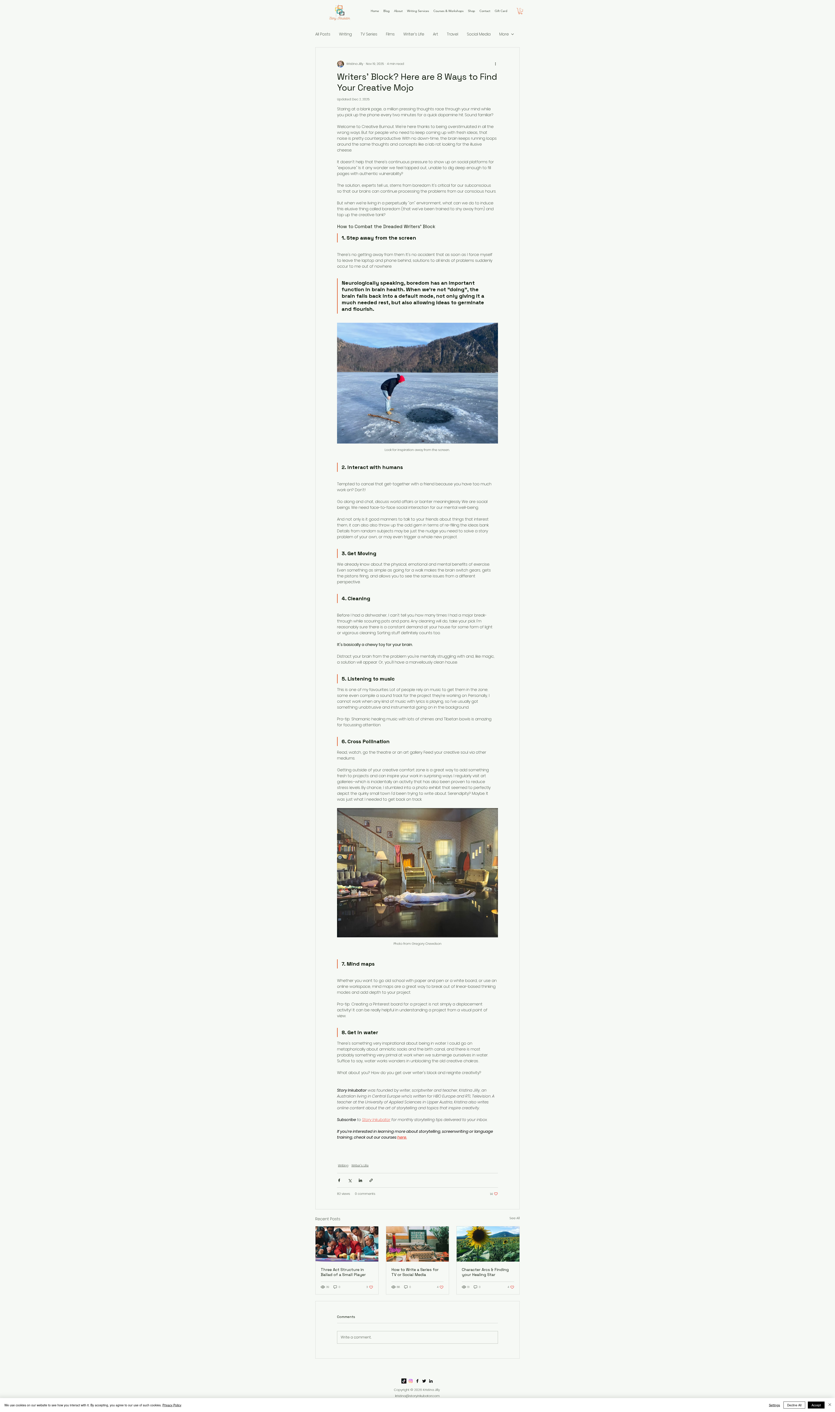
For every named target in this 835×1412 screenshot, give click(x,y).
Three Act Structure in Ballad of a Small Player (343, 1272)
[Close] (829, 1405)
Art (435, 34)
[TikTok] (403, 1380)
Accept (816, 1405)
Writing (345, 34)
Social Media (479, 34)
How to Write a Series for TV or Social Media (415, 1272)
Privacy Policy (171, 1405)
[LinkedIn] (430, 1380)
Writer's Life (413, 34)
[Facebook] (417, 1380)
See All (514, 1218)
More (504, 34)
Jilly (437, 1389)
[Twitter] (424, 1380)
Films (390, 34)
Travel (452, 34)
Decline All (794, 1405)
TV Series (369, 34)
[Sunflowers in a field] (488, 1244)
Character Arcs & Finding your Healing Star (485, 1272)
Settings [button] (774, 1405)
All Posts (322, 34)
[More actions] (495, 64)
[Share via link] (371, 1180)
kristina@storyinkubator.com (417, 1396)
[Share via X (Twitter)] (350, 1180)
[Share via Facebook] (339, 1180)
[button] (520, 11)
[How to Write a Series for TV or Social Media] (417, 1244)
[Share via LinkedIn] (360, 1180)
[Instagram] (410, 1380)
